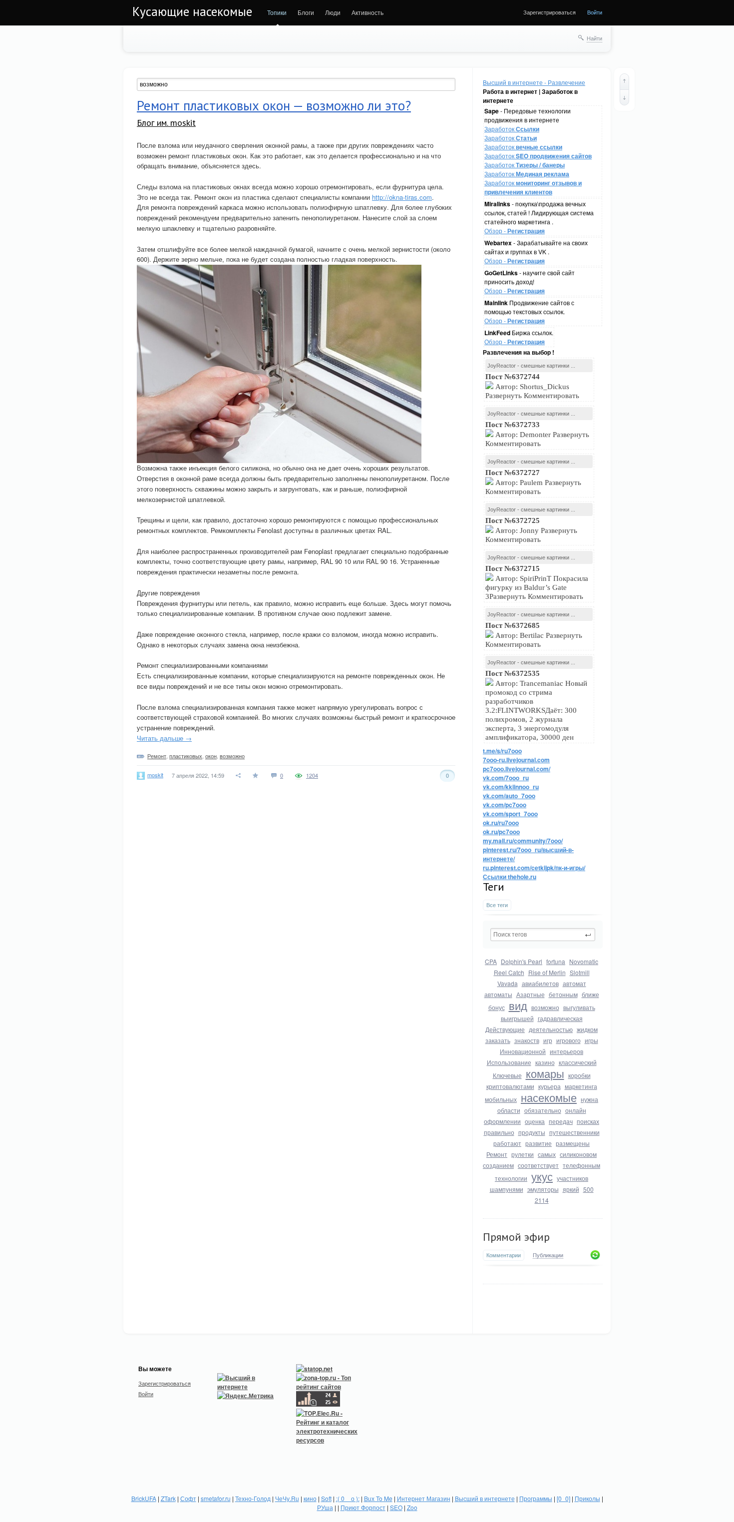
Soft (326, 1498)
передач (561, 1121)
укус (542, 1176)
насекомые (549, 1097)
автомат (574, 983)
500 (588, 1189)
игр (547, 1040)
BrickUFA (143, 1498)
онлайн (575, 1110)
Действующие (505, 1029)
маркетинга (581, 1086)
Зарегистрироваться (549, 12)
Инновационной (523, 1051)
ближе (590, 994)
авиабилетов (540, 983)
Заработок (511, 128)
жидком (587, 1029)
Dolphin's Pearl (521, 961)
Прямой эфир (516, 1237)
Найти (594, 38)
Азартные (530, 994)
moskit (155, 775)
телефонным (581, 1165)
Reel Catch (509, 972)
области (508, 1110)
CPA (491, 961)
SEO (396, 1507)
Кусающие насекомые (192, 11)
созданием (498, 1165)
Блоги (306, 12)
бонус (496, 1007)
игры (591, 1040)
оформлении (502, 1121)
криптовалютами (510, 1086)
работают (507, 1143)
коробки (579, 1075)
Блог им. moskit (166, 122)
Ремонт (496, 1154)
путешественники (574, 1132)
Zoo (412, 1507)
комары (545, 1073)
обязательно (542, 1110)
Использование (509, 1062)
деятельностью (551, 1029)
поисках (588, 1121)
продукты (531, 1132)
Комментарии (503, 1255)
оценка (535, 1121)
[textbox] (542, 934)
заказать (497, 1040)
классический (578, 1062)
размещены (573, 1143)
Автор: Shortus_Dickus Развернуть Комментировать (533, 386)
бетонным (563, 994)
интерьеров (566, 1051)
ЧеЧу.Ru (287, 1498)
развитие (538, 1143)
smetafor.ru (216, 1498)
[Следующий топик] (624, 97)
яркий (571, 1189)
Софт (188, 1498)
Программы (535, 1498)
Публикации (548, 1255)
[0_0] (563, 1498)
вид (518, 1005)
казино (545, 1062)
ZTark (168, 1498)
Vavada (507, 983)
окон (211, 756)
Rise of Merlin (547, 972)
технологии (511, 1178)
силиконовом (578, 1154)
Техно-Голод (253, 1498)
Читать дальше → (164, 738)
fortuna (555, 961)
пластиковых (185, 756)
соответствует (538, 1165)
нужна (589, 1099)
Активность (367, 12)
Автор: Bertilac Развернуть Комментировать (533, 634)
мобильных (501, 1099)
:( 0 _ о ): (348, 1498)
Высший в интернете (485, 1498)
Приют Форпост (363, 1507)
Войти (594, 12)
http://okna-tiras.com (402, 197)
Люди (333, 12)
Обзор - (514, 230)
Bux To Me (378, 1498)
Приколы (587, 1498)
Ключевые (507, 1075)
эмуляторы (543, 1189)
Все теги (497, 905)
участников (572, 1178)
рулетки (522, 1154)
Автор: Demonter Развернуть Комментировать (537, 434)
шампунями (506, 1189)
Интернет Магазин (423, 1498)
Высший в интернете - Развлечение (534, 82)
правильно (499, 1132)
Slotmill (580, 972)
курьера (549, 1086)
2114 (542, 1200)
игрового (568, 1040)
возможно (545, 1007)
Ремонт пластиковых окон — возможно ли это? (274, 105)
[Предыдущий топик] (624, 81)
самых (547, 1154)
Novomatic (583, 961)
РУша (325, 1507)
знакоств (526, 1040)
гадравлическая (560, 1018)
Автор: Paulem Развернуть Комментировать (533, 482)
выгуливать (579, 1007)
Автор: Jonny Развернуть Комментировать (531, 529)
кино (310, 1498)
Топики (277, 12)
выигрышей (517, 1018)
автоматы (498, 994)
